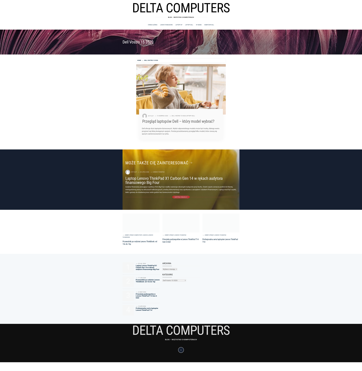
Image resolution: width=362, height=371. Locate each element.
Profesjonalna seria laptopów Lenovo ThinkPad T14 (147, 309)
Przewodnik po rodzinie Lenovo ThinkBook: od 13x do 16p (148, 281)
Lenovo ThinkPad (159, 172)
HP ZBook (199, 25)
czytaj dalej (180, 197)
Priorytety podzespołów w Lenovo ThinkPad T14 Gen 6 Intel (146, 296)
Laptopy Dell (189, 25)
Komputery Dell (209, 25)
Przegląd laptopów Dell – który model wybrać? (178, 121)
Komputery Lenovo (141, 235)
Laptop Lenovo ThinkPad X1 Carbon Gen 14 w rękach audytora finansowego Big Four (174, 180)
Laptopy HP (178, 25)
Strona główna (152, 25)
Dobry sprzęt (129, 235)
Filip (152, 116)
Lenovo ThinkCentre (166, 25)
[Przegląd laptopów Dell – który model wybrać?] (181, 89)
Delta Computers (181, 8)
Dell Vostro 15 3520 (178, 116)
